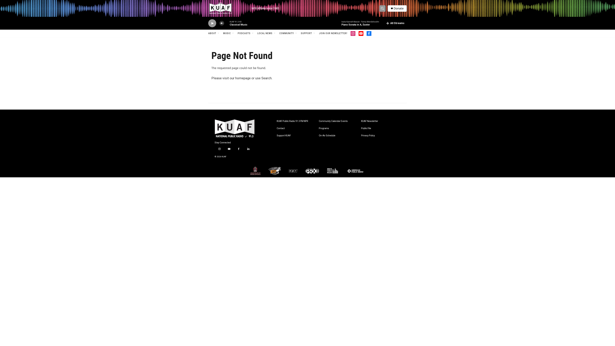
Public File (366, 128)
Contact (281, 128)
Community (286, 33)
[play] (212, 23)
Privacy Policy (368, 135)
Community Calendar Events (333, 121)
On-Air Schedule (327, 135)
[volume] (222, 23)
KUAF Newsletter (369, 121)
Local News (264, 33)
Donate (399, 8)
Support (306, 33)
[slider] (226, 23)
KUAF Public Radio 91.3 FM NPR (292, 121)
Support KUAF (284, 135)
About (212, 33)
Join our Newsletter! (333, 33)
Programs (324, 128)
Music (227, 33)
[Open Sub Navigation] (218, 33)
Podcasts (244, 33)
